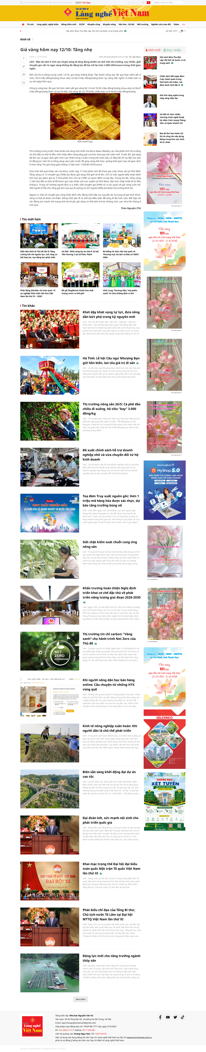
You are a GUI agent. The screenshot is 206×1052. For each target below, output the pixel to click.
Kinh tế (25, 39)
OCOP (82, 24)
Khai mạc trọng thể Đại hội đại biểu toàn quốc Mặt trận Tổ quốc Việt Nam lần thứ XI (111, 868)
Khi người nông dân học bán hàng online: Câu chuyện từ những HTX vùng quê (109, 684)
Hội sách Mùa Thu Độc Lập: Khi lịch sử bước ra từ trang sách (81, 31)
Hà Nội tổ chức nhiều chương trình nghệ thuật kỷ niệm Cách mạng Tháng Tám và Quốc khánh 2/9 (173, 118)
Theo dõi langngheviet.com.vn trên (113, 56)
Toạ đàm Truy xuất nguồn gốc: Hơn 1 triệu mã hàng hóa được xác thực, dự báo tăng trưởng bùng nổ (111, 500)
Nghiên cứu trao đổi (161, 24)
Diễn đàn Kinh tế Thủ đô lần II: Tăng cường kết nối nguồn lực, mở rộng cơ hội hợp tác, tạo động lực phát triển (38, 254)
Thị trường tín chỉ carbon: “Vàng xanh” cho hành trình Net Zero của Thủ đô (109, 638)
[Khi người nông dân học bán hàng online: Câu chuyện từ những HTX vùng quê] (49, 697)
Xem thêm (80, 999)
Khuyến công (93, 24)
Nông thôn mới (68, 24)
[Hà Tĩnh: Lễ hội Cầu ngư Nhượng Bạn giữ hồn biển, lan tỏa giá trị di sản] (49, 375)
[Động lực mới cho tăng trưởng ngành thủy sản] (49, 973)
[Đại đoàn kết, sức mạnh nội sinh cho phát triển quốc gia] (49, 835)
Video (176, 24)
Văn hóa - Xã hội (126, 24)
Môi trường (142, 24)
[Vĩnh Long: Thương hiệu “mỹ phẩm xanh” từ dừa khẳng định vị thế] (122, 274)
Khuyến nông (109, 24)
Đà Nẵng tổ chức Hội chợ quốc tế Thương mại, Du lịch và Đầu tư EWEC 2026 (121, 254)
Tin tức (30, 24)
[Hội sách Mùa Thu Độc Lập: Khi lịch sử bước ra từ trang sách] (150, 62)
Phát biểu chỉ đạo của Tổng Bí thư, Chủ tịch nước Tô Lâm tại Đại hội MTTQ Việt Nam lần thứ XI (109, 914)
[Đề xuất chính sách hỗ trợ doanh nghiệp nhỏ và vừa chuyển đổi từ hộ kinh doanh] (49, 467)
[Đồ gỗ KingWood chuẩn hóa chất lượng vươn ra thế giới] (80, 274)
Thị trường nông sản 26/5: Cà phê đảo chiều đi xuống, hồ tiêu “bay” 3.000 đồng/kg (112, 408)
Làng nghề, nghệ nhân (47, 24)
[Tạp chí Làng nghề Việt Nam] (32, 1025)
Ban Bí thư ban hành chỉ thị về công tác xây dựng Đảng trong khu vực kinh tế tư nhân (172, 137)
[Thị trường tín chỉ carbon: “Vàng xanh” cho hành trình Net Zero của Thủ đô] (49, 651)
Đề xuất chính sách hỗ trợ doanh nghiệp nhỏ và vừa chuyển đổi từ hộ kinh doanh (110, 454)
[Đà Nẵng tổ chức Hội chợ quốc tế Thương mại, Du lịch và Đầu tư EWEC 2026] (122, 235)
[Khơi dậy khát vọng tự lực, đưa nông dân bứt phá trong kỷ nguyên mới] (49, 329)
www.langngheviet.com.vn (139, 1037)
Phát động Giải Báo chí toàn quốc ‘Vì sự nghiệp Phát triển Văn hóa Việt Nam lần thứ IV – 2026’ (37, 293)
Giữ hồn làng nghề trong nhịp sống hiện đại (172, 96)
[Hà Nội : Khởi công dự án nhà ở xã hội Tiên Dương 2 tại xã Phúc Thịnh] (80, 235)
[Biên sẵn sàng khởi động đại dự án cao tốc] (49, 789)
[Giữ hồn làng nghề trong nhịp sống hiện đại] (150, 101)
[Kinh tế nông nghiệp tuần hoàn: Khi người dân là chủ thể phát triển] (49, 743)
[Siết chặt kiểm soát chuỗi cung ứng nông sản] (49, 559)
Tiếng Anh (148, 2)
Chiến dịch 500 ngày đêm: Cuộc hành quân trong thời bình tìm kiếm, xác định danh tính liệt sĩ (172, 80)
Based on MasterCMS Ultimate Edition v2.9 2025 (42, 1048)
